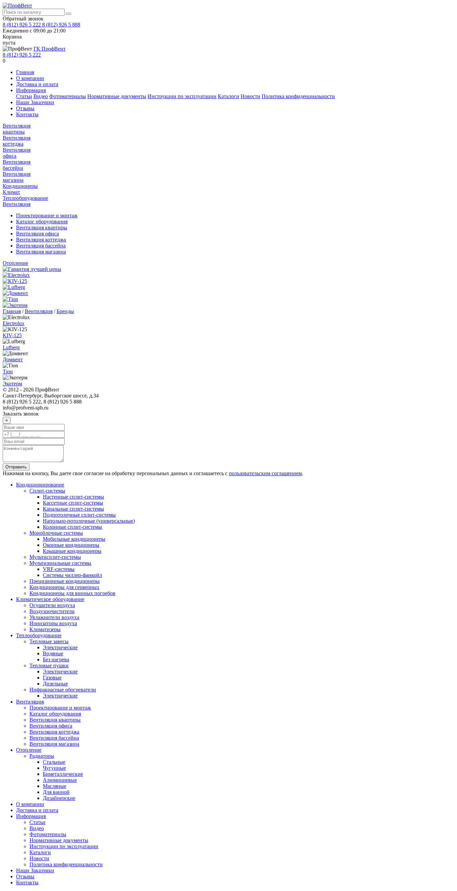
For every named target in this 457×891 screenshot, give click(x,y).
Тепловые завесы (49, 641)
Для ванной (56, 792)
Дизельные (55, 683)
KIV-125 (12, 335)
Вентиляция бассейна (16, 165)
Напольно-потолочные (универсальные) (89, 521)
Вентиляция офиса (37, 233)
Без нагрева (56, 659)
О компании (30, 78)
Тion (8, 371)
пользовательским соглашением (265, 473)
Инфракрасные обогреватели (62, 689)
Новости (250, 96)
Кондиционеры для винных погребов (72, 593)
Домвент (13, 359)
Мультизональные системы (60, 563)
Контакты (27, 114)
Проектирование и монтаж (47, 215)
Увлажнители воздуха (54, 617)
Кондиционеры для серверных (64, 587)
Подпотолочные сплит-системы (79, 515)
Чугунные (54, 768)
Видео (40, 96)
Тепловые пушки (49, 665)
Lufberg (11, 347)
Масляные (54, 786)
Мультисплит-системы (55, 557)
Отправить (16, 466)
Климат (11, 192)
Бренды (65, 311)
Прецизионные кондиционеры (64, 581)
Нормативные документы (116, 96)
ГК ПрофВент (49, 49)
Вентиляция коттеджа (16, 141)
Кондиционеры (20, 186)
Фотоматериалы (67, 96)
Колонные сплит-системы (72, 527)
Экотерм (12, 383)
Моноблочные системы (56, 533)
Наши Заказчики (35, 102)
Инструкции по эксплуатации (182, 96)
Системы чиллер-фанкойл (72, 575)
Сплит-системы (47, 491)
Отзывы (25, 108)
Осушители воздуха (52, 605)
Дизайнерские (59, 798)
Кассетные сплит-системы (73, 503)
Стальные (54, 762)
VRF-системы (59, 569)
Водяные (53, 653)
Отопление (15, 263)
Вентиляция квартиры (16, 129)
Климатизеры (45, 629)
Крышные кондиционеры (72, 551)
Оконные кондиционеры (71, 545)
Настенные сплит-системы (73, 497)
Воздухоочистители (52, 611)
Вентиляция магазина (16, 177)
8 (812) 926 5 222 (22, 24)
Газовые (52, 677)
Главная (25, 72)
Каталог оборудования (42, 221)
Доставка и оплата (37, 84)
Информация (31, 90)
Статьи (24, 96)
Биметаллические (63, 774)
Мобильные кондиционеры (74, 539)
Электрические (60, 647)
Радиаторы (41, 756)
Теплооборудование (25, 198)
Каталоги (228, 96)
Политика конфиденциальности (298, 96)
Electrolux (13, 323)
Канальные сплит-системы (73, 509)
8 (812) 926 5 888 (61, 24)
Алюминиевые (60, 780)
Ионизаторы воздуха (53, 623)
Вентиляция (16, 204)
